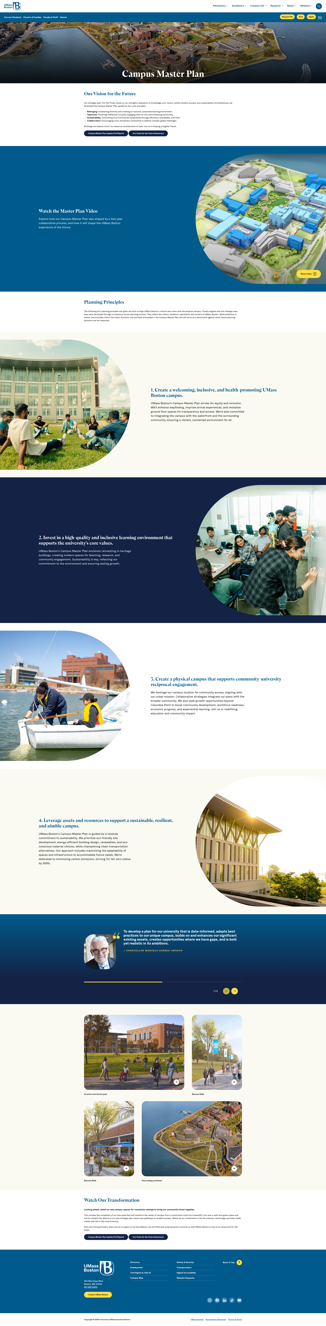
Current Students (12, 17)
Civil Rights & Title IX (140, 1272)
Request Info (287, 17)
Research (275, 5)
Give (320, 17)
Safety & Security (185, 1262)
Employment (136, 1267)
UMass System (197, 1319)
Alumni (63, 17)
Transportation (184, 1267)
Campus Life (257, 5)
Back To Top (229, 1262)
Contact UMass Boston (98, 1294)
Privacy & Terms (235, 1319)
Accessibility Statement (216, 1319)
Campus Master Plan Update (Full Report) (106, 133)
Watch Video (306, 274)
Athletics (305, 5)
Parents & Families (32, 17)
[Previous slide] (226, 991)
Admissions (219, 5)
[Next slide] (234, 991)
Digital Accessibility (186, 1272)
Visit (301, 17)
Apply (311, 17)
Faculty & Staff (50, 17)
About (290, 5)
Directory (135, 1262)
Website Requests (185, 1277)
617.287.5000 (90, 1287)
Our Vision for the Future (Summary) (148, 133)
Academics (238, 5)
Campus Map (136, 1277)
